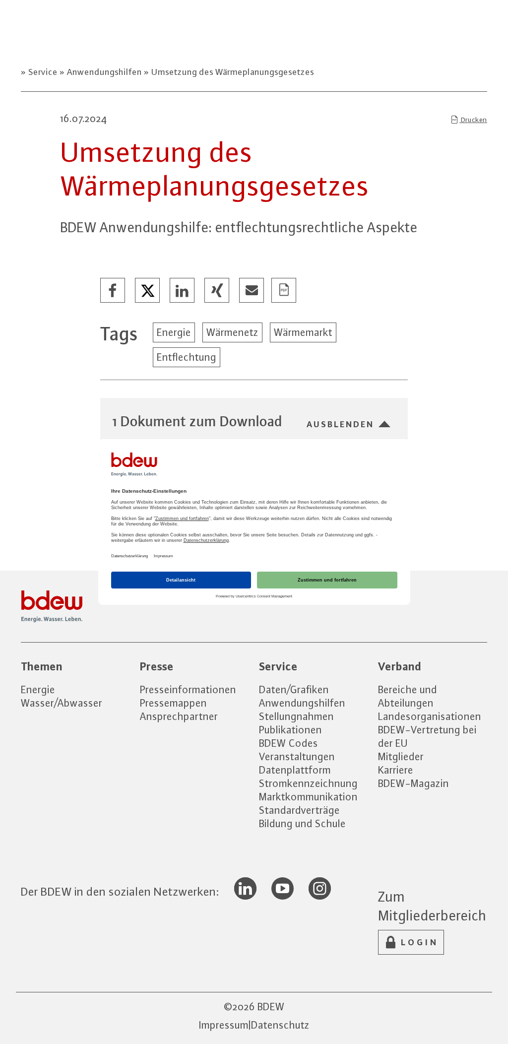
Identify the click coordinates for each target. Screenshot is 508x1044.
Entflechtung (186, 357)
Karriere (395, 770)
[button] (113, 290)
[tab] (254, 421)
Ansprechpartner (179, 716)
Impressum (224, 1025)
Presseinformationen (188, 689)
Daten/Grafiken (294, 689)
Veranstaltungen (297, 756)
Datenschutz (280, 1025)
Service (43, 71)
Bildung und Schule (302, 823)
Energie (174, 332)
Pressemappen (173, 703)
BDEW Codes (288, 743)
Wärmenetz (232, 332)
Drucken (473, 119)
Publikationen (290, 729)
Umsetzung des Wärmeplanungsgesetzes (231, 71)
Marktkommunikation (308, 796)
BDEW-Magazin (413, 783)
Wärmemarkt (303, 332)
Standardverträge (299, 810)
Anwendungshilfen (104, 71)
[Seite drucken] (284, 290)
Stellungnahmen (296, 716)
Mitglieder (401, 756)
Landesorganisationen (429, 716)
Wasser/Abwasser (61, 703)
